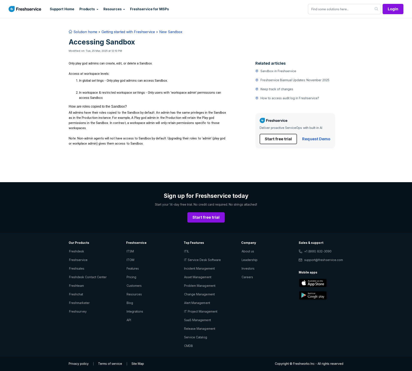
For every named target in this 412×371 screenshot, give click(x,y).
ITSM (130, 251)
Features (133, 268)
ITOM (130, 260)
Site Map (138, 363)
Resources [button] (112, 9)
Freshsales (76, 268)
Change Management (199, 294)
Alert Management (197, 303)
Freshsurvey (78, 311)
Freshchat (76, 294)
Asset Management (197, 277)
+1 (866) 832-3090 (318, 251)
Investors (248, 268)
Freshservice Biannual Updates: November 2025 (295, 80)
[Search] (376, 9)
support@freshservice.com (323, 260)
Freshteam (76, 285)
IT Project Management (200, 311)
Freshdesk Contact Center (88, 277)
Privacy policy (79, 363)
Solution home (84, 32)
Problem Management (199, 285)
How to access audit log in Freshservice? (290, 98)
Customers (134, 285)
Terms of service (110, 363)
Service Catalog (195, 337)
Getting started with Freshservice (128, 32)
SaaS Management (197, 320)
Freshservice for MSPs (149, 9)
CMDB (188, 346)
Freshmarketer (79, 303)
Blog (130, 303)
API (129, 320)
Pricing (131, 277)
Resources (134, 294)
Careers (247, 277)
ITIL (186, 251)
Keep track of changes (277, 89)
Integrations (135, 311)
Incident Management (199, 268)
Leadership (250, 260)
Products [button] (87, 9)
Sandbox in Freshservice (278, 71)
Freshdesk (76, 251)
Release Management (199, 328)
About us (248, 251)
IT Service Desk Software (202, 260)
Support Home (62, 9)
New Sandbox (170, 32)
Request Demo (316, 139)
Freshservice (78, 260)
